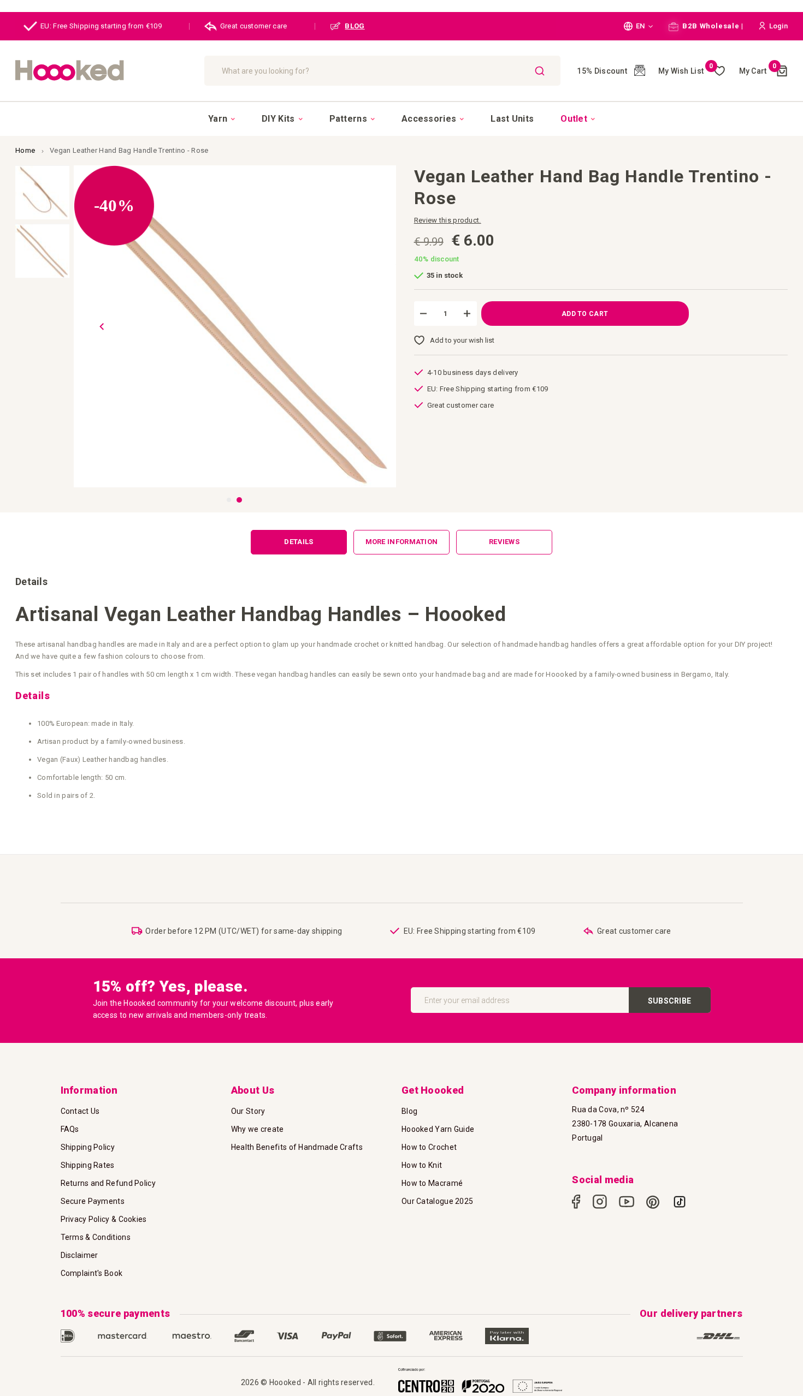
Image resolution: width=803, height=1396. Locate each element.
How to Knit (422, 1165)
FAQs (70, 1129)
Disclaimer (79, 1255)
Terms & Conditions (96, 1237)
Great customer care (253, 26)
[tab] (299, 542)
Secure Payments (93, 1201)
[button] (638, 26)
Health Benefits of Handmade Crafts (297, 1147)
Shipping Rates (88, 1165)
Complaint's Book (92, 1273)
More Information (401, 542)
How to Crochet (429, 1147)
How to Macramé (432, 1183)
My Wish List (685, 71)
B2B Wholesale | (712, 26)
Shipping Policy (88, 1147)
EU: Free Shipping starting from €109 (101, 26)
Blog (409, 1111)
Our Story (248, 1111)
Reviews (504, 542)
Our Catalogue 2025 (437, 1201)
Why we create (257, 1129)
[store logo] (104, 70)
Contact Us (80, 1111)
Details (298, 542)
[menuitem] (221, 119)
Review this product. (447, 220)
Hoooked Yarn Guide (438, 1129)
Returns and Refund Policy (108, 1183)
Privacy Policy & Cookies (104, 1219)
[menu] (401, 118)
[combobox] (382, 71)
